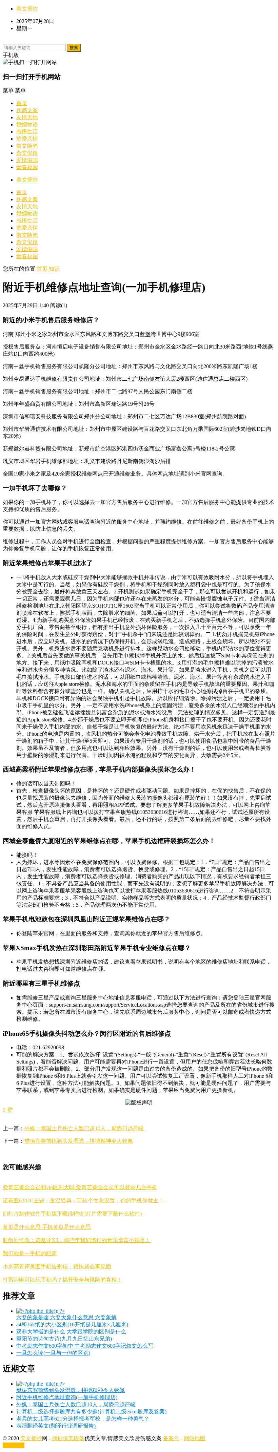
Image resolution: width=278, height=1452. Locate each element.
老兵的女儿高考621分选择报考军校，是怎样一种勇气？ (82, 1419)
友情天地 (27, 117)
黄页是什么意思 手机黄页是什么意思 (47, 1227)
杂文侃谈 (27, 153)
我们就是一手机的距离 (30, 1253)
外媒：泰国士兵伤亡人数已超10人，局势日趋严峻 (84, 1128)
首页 (21, 103)
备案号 (171, 1438)
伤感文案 (27, 110)
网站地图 (194, 1438)
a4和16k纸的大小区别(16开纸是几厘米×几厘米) (72, 1324)
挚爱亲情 (27, 139)
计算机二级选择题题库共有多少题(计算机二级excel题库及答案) (91, 1411)
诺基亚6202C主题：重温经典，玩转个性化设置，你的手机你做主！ (83, 1200)
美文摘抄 (27, 9)
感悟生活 (27, 131)
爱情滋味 (27, 160)
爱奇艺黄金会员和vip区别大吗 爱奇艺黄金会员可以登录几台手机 (80, 1187)
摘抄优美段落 (68, 1438)
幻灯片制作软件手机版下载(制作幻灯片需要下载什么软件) (72, 1214)
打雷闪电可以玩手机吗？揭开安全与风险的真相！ (62, 1280)
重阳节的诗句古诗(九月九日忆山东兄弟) (64, 1339)
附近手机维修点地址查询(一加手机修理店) (66, 1397)
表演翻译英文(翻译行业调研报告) (56, 1426)
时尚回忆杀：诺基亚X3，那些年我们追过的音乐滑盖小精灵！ (77, 1240)
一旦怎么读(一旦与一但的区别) (53, 1353)
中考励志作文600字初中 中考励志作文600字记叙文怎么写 (84, 1346)
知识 (54, 269)
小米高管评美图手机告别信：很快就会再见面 (57, 1266)
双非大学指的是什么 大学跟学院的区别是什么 (71, 1331)
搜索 (74, 47)
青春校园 (27, 167)
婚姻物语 (27, 124)
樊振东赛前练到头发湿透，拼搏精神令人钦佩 (78, 1141)
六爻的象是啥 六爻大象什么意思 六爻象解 (66, 1317)
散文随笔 (27, 146)
